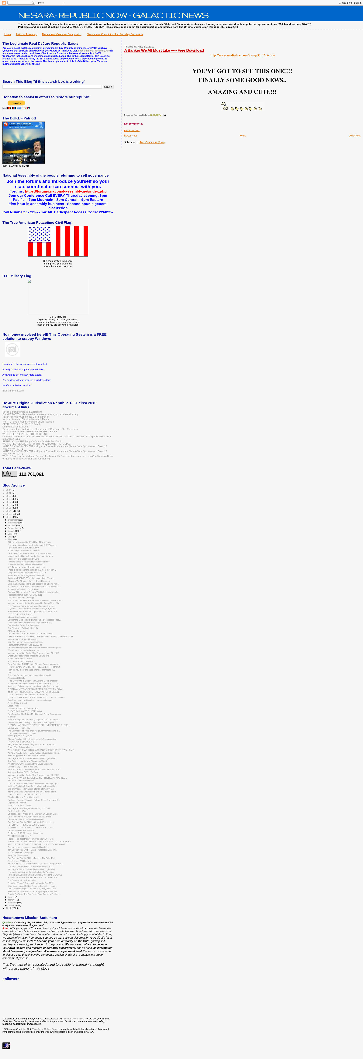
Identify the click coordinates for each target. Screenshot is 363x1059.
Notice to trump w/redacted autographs (22, 412)
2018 (9, 499)
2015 (9, 508)
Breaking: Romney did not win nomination (26, 564)
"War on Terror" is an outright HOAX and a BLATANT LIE (33, 769)
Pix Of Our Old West (17, 811)
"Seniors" (12, 717)
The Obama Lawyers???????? (22, 733)
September (13, 528)
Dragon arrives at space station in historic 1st (28, 847)
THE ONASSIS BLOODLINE (21, 742)
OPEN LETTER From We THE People (21, 424)
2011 (9, 908)
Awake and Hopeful (16, 678)
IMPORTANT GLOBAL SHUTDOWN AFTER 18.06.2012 (33, 692)
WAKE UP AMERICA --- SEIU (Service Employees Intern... (34, 753)
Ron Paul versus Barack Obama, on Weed (27, 761)
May (10, 539)
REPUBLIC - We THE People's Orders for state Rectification (32, 441)
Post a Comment (132, 130)
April (10, 897)
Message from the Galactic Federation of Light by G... (32, 758)
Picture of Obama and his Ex (21, 780)
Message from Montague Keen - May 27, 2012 (29, 808)
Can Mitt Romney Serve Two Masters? (25, 642)
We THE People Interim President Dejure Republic (28, 421)
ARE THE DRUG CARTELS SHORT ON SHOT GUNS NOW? (36, 844)
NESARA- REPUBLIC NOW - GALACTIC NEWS (113, 14)
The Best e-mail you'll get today (22, 880)
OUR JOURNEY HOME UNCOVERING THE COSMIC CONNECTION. (40, 636)
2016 (9, 505)
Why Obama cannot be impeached (23, 650)
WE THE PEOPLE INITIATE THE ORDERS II (24, 434)
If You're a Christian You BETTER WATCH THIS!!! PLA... (33, 878)
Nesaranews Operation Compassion (61, 34)
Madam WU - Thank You (19, 728)
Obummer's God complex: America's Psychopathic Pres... (34, 620)
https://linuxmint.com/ (13, 390)
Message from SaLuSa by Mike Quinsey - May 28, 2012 (33, 775)
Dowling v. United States (46, 1029)
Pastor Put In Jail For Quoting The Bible (26, 575)
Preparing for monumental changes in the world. (29, 675)
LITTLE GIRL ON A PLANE (20, 614)
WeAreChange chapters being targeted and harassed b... (34, 719)
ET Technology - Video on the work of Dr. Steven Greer (33, 814)
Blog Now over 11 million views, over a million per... (31, 700)
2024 (9, 490)
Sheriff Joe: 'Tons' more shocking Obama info (28, 656)
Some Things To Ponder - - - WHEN (24, 550)
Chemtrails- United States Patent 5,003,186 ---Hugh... (32, 886)
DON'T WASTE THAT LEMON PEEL (24, 794)
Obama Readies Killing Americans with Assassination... (32, 739)
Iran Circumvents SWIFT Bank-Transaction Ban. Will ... (33, 850)
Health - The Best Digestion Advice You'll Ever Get (30, 839)
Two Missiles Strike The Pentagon (23, 625)
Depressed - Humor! (17, 803)
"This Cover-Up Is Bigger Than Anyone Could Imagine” (33, 681)
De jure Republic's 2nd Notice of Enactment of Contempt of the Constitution (40, 429)
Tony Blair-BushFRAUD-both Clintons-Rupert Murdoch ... (34, 664)
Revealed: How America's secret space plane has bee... (33, 891)
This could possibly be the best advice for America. (31, 872)
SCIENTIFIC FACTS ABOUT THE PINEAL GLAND (31, 828)
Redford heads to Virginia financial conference (29, 562)
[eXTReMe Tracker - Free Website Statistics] (6, 1048)
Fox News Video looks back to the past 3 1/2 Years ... (32, 545)
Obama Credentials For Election (22, 617)
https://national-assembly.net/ (94, 50)
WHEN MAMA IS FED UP (19, 836)
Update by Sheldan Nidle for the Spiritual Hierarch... (31, 556)
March (11, 900)
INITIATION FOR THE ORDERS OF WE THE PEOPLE (29, 431)
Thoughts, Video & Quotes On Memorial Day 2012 (31, 883)
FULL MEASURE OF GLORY (21, 661)
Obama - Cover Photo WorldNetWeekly (26, 819)
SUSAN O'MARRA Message (20, 853)
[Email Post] (164, 115)
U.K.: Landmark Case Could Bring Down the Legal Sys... (33, 783)
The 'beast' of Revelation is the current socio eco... (31, 866)
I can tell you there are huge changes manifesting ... (31, 670)
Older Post (355, 135)
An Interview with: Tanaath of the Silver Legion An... (31, 764)
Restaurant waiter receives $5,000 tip (25, 645)
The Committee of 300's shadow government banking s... (34, 731)
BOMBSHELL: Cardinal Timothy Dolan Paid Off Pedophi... (34, 586)
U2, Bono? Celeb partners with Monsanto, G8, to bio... (32, 608)
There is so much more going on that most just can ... (32, 570)
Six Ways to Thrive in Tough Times (24, 589)
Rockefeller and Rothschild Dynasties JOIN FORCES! (32, 611)
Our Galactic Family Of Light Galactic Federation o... (32, 822)
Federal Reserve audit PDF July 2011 (25, 595)
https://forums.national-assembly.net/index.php (66, 191)
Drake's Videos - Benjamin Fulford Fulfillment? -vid (31, 789)
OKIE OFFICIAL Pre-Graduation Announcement (29, 553)
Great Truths (13, 706)
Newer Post (130, 135)
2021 (9, 493)
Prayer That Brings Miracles (20, 747)
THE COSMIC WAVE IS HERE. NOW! (25, 711)
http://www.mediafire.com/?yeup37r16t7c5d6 (242, 55)
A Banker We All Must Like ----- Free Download (164, 50)
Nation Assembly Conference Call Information (25, 417)
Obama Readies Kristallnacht (21, 830)
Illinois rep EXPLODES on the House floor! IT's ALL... (32, 578)
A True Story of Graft (17, 703)
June (10, 537)
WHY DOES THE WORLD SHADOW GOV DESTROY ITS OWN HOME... (41, 750)
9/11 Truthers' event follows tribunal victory (27, 567)
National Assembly (26, 34)
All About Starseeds (16, 631)
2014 (9, 511)
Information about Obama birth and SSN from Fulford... (32, 792)
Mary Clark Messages (18, 855)
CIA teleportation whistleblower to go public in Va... (30, 623)
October (12, 525)
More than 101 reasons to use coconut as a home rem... (33, 584)
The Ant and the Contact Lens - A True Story (28, 694)
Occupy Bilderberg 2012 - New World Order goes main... (34, 592)
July (10, 534)
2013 (9, 514)
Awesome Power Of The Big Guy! (23, 772)
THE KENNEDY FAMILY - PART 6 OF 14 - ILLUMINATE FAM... (36, 697)
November (13, 523)
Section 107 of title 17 (75, 1018)
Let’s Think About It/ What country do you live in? (30, 817)
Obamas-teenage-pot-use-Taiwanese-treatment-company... (35, 647)
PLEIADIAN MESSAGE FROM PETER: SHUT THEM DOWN (35, 689)
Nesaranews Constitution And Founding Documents (115, 34)
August (11, 531)
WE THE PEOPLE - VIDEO (20, 736)
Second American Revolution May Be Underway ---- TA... (34, 683)
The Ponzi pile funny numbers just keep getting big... (31, 606)
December (13, 520)
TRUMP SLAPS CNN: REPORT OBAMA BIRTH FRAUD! (34, 667)
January (12, 905)
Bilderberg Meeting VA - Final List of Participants (29, 542)
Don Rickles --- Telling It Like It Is (23, 628)
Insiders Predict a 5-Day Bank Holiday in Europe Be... (32, 786)
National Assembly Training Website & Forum (25, 419)
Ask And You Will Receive (19, 861)
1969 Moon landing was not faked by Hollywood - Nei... (33, 888)
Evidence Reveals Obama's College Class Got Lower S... (34, 800)
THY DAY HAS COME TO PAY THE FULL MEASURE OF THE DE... (39, 725)
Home (7, 34)
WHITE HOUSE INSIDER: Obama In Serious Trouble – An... (35, 600)
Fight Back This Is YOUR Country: (23, 548)
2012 (9, 517)
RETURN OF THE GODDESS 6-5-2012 (26, 825)
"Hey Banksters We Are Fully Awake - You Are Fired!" (32, 744)
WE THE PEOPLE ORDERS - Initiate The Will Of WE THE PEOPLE (36, 444)
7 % (9, 672)
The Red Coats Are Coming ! (21, 598)
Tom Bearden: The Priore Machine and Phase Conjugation (34, 714)
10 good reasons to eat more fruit (23, 708)
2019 (9, 496)
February (12, 902)
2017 (9, 502)
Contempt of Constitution (15, 426)
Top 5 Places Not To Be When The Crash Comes (30, 633)
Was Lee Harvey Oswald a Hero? (23, 797)
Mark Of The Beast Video (19, 805)
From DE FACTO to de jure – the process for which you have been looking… (41, 414)
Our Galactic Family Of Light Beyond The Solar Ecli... (32, 858)
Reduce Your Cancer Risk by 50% (23, 559)
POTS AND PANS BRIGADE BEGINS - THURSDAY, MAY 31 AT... (37, 778)
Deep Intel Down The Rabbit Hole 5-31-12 (27, 573)
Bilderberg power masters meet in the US (26, 755)
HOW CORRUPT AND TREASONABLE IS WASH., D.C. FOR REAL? (39, 841)
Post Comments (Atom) (152, 142)
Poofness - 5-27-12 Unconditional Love (25, 833)
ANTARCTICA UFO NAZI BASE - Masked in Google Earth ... (35, 863)
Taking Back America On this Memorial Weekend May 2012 (35, 875)
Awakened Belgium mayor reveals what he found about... (34, 686)
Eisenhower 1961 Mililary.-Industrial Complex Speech (32, 722)
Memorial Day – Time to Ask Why (23, 767)
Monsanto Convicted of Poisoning (23, 639)
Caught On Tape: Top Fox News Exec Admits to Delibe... (33, 894)
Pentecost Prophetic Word (20, 658)
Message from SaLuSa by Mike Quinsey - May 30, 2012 (33, 653)
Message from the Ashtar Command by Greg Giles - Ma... (34, 603)
